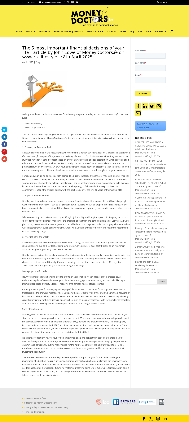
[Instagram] (158, 106)
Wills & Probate (95, 31)
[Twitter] (152, 106)
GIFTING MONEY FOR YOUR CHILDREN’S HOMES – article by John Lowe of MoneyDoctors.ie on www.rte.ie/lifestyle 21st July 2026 (150, 167)
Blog (132, 31)
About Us (30, 31)
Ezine (148, 31)
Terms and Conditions (34, 411)
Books (123, 31)
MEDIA (110, 31)
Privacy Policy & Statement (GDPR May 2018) (46, 407)
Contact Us (160, 31)
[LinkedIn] (145, 106)
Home (19, 31)
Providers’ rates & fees (35, 398)
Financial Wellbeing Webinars (68, 31)
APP (140, 31)
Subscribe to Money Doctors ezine (40, 402)
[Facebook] (138, 106)
